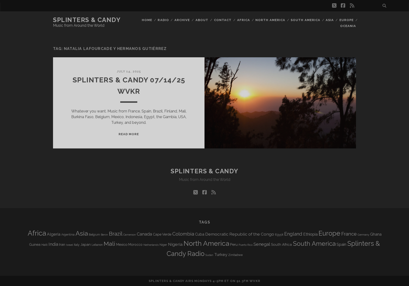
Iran (62, 244)
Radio (163, 20)
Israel (69, 244)
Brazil (115, 234)
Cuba (199, 234)
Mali (109, 243)
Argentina (68, 234)
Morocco (135, 244)
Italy (77, 244)
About (202, 20)
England (293, 234)
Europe (346, 20)
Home (147, 20)
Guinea (34, 244)
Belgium (94, 234)
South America (305, 20)
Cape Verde (162, 234)
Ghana (376, 234)
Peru (234, 244)
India (53, 244)
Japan (85, 244)
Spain (341, 244)
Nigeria (175, 244)
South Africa (281, 244)
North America (270, 20)
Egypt (279, 234)
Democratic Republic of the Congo (239, 234)
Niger (163, 244)
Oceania (348, 26)
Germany (363, 234)
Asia (330, 20)
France (349, 234)
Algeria (53, 234)
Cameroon (129, 234)
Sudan (209, 255)
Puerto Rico (246, 244)
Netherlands (151, 244)
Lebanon (97, 244)
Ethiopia (310, 234)
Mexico (121, 244)
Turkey (220, 254)
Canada (144, 234)
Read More (129, 134)
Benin (104, 234)
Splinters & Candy (87, 19)
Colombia (183, 234)
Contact (222, 20)
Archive (182, 20)
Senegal (261, 244)
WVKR (254, 281)
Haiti (44, 244)
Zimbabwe (235, 255)
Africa (243, 20)
